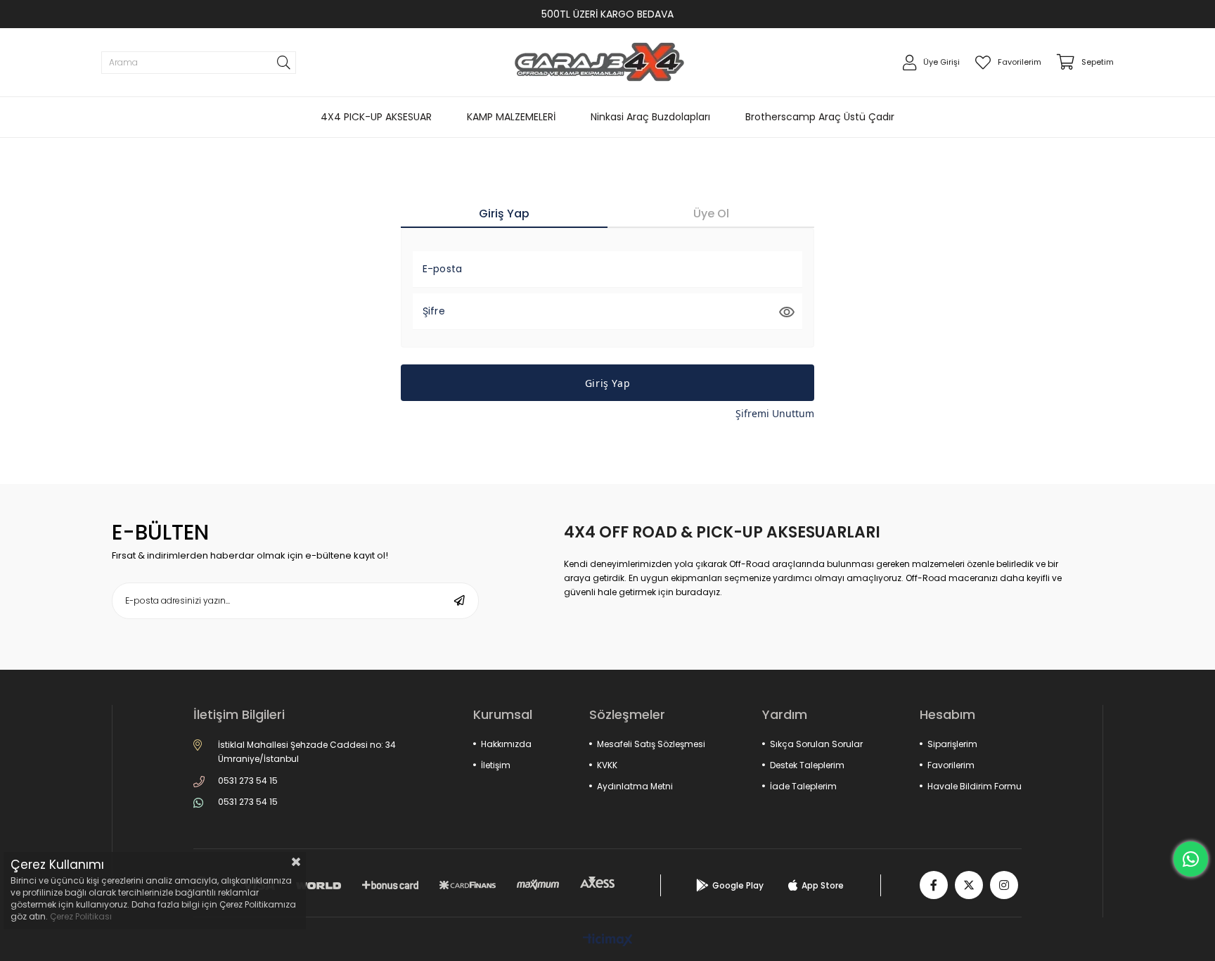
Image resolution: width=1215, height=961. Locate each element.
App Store (823, 885)
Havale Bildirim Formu (974, 786)
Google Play (738, 885)
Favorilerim (951, 765)
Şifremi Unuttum (774, 413)
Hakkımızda (506, 744)
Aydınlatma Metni (635, 786)
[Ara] (283, 62)
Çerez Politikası (81, 916)
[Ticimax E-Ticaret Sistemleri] (608, 941)
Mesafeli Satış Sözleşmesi (651, 744)
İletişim (495, 765)
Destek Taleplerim (807, 765)
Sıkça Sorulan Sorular (816, 744)
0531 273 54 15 (248, 781)
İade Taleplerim (803, 786)
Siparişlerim (952, 744)
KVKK (607, 765)
